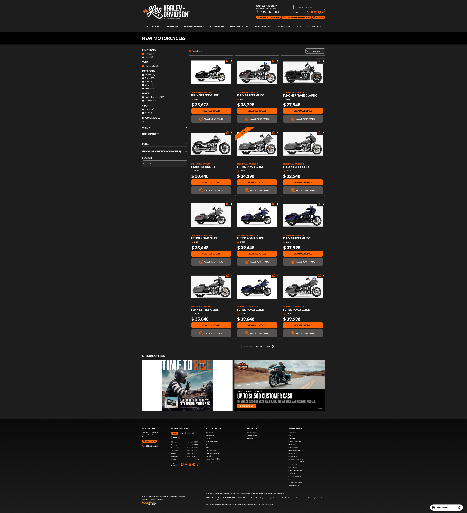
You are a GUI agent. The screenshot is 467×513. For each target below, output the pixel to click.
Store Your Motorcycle (295, 465)
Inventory (172, 26)
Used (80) (149, 57)
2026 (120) (149, 109)
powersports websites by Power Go (173, 496)
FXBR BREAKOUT (203, 167)
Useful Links (295, 428)
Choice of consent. (267, 504)
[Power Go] (164, 503)
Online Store (283, 26)
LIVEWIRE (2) (150, 100)
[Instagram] (315, 12)
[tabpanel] (185, 450)
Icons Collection (211, 450)
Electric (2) (149, 88)
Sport (207, 444)
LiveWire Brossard (194, 26)
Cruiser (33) (150, 78)
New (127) (149, 54)
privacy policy (244, 504)
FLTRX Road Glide (250, 167)
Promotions (217, 26)
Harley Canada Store (295, 471)
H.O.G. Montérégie (294, 476)
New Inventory (252, 433)
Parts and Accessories (295, 459)
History (290, 479)
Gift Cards (291, 473)
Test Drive (209, 456)
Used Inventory (252, 436)
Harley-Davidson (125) (154, 97)
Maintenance (292, 456)
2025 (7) (148, 112)
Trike (207, 447)
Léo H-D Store (292, 468)
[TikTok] (323, 12)
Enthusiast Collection (213, 453)
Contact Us (314, 26)
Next (267, 346)
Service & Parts (262, 26)
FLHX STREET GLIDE (205, 95)
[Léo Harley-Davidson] (172, 12)
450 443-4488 (270, 11)
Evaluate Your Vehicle (213, 459)
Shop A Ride (156, 499)
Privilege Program (294, 450)
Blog (299, 26)
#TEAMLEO (292, 438)
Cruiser (208, 438)
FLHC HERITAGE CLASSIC (300, 95)
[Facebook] (307, 12)
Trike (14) (149, 81)
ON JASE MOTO (293, 485)
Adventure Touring (212, 441)
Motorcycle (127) (152, 66)
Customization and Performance (299, 462)
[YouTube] (311, 12)
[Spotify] (319, 12)
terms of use (256, 504)
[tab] (174, 433)
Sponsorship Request (295, 482)
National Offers (239, 26)
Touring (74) (150, 74)
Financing (209, 462)
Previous (248, 346)
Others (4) (149, 85)
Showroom (209, 433)
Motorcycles (153, 26)
